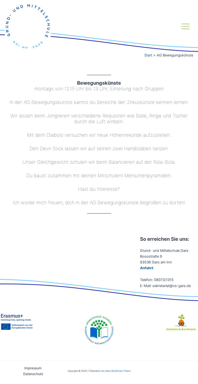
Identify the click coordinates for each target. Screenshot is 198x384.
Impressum (33, 368)
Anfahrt (146, 268)
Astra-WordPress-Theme (117, 371)
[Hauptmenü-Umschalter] (185, 26)
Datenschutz (33, 374)
